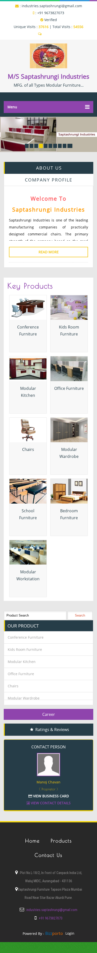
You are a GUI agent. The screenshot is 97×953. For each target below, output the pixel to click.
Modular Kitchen (22, 661)
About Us (49, 168)
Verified (50, 19)
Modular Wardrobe (24, 698)
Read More (49, 252)
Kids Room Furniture (25, 649)
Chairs (28, 449)
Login (69, 933)
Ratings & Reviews (52, 729)
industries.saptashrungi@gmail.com (52, 5)
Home (32, 840)
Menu (12, 107)
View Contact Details (50, 803)
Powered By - (43, 933)
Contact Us (48, 855)
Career (48, 714)
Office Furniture (69, 388)
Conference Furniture (26, 637)
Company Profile (48, 180)
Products (61, 840)
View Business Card (50, 796)
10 (70, 146)
